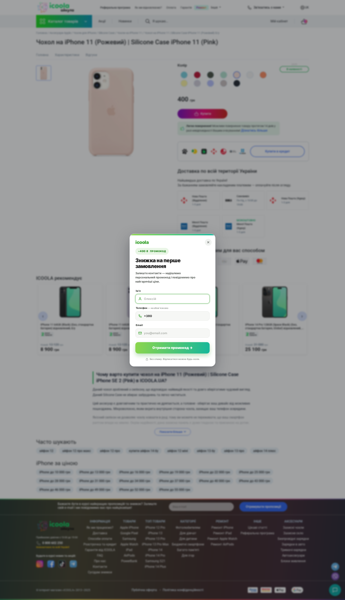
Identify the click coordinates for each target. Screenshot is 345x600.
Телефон (152, 307)
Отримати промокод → (172, 348)
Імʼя (138, 290)
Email (139, 325)
